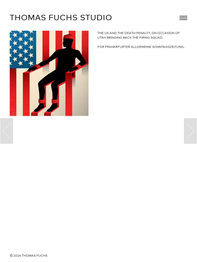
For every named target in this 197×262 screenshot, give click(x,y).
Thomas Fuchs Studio (61, 17)
